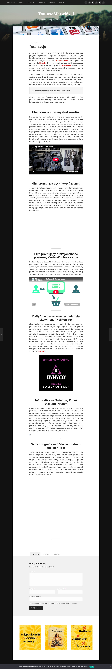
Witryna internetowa (35, 596)
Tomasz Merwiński (56, 13)
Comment (32, 572)
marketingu (66, 65)
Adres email (61, 589)
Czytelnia (40, 2)
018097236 (42, 351)
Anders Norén (66, 664)
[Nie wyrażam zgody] (110, 666)
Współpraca (52, 2)
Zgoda (91, 666)
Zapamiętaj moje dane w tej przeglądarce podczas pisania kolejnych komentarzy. (55, 603)
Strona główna (11, 2)
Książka (21, 2)
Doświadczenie (62, 61)
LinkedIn (42, 63)
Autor (60, 2)
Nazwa (31, 589)
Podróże (30, 2)
